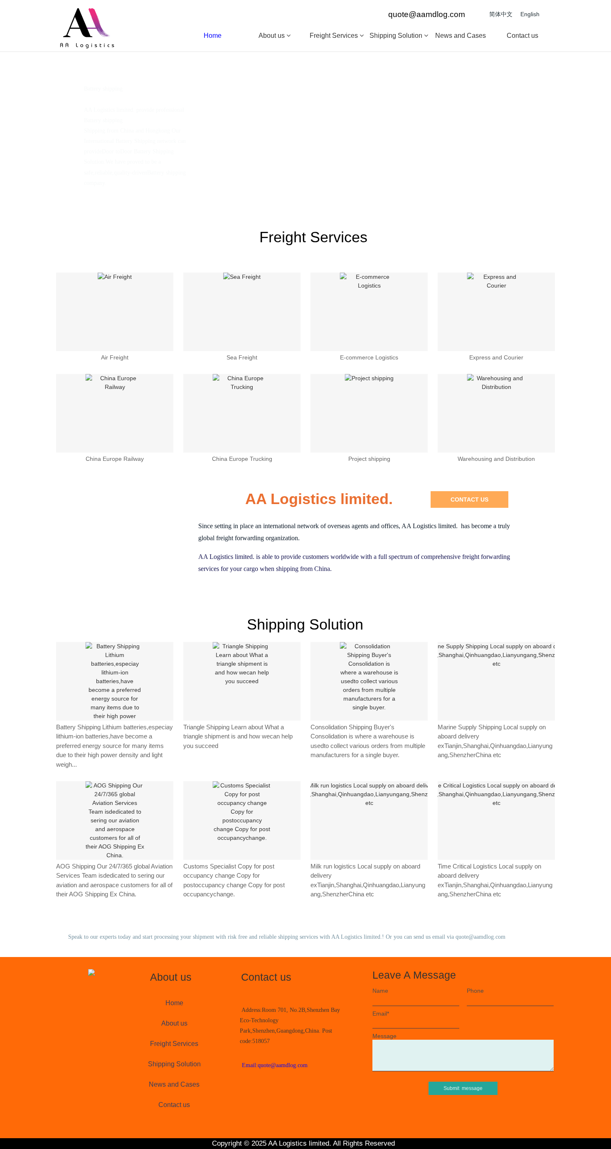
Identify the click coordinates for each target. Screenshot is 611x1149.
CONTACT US (469, 499)
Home (213, 35)
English (530, 14)
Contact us (522, 35)
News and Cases (460, 35)
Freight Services (335, 35)
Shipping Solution (397, 35)
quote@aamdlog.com (426, 14)
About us (272, 35)
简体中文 (500, 14)
